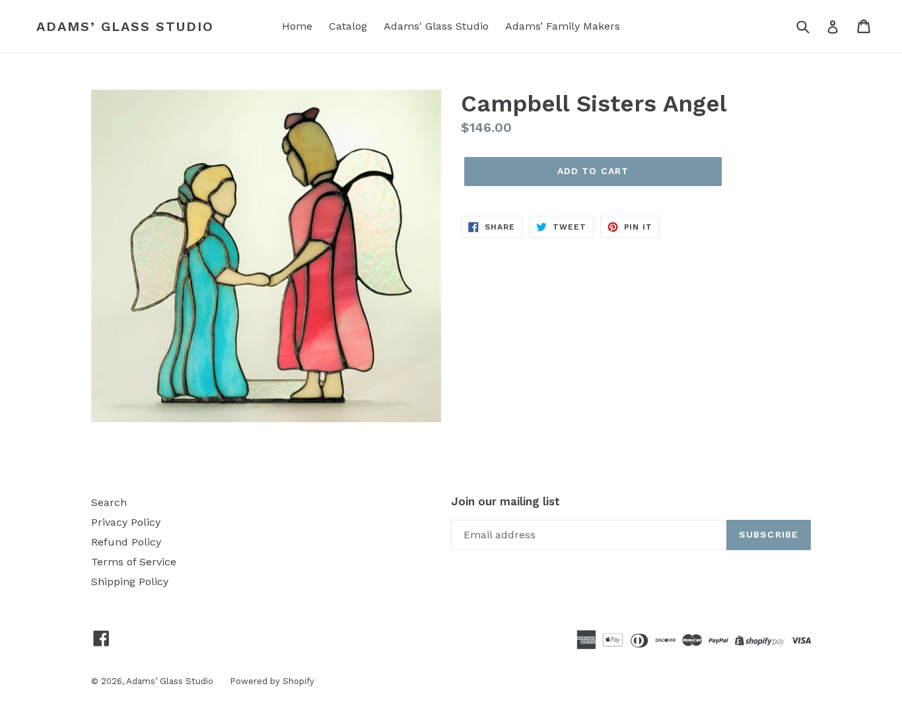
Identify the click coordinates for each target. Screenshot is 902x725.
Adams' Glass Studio (436, 26)
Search (109, 502)
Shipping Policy (129, 581)
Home (297, 26)
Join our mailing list (505, 501)
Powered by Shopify (272, 681)
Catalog (348, 26)
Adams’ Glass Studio (125, 26)
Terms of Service (133, 561)
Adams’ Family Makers (562, 26)
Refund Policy (126, 542)
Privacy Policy (125, 522)
